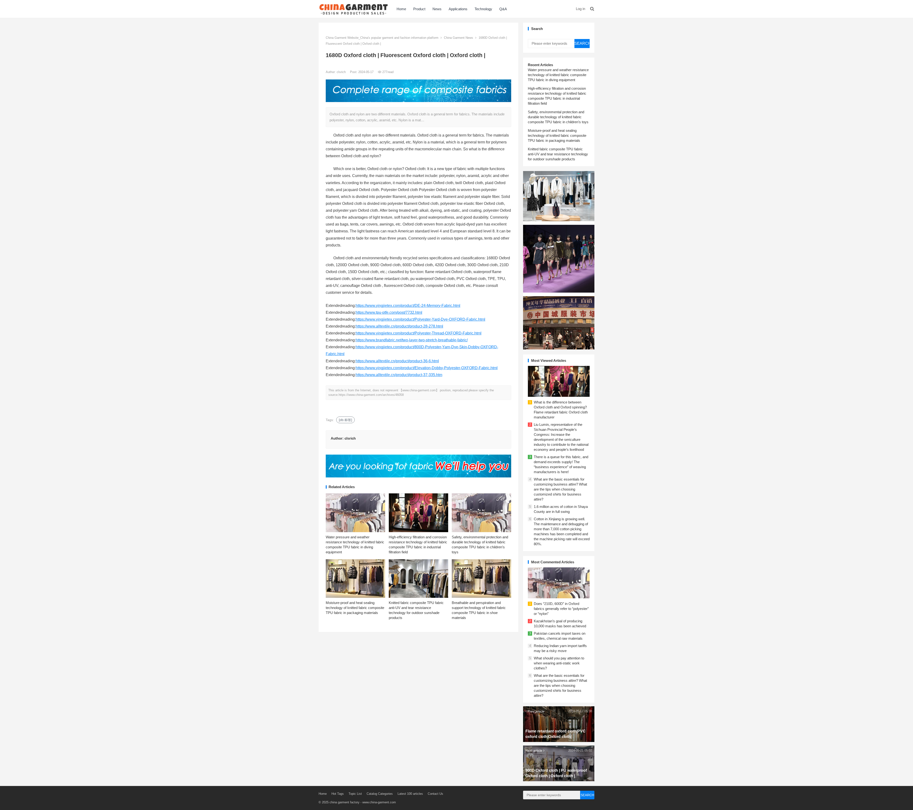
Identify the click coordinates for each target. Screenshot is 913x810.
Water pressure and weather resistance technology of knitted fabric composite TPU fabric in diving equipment (558, 75)
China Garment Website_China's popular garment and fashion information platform (382, 37)
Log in (580, 9)
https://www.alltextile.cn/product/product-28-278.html (399, 326)
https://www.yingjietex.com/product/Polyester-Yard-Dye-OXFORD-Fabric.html (420, 319)
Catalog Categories (380, 793)
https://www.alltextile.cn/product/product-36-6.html (397, 361)
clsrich (342, 72)
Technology (483, 9)
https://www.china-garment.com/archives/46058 (371, 395)
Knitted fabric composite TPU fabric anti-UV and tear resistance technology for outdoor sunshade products (558, 154)
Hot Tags (337, 793)
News (437, 9)
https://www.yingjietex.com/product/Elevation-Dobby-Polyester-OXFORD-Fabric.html (427, 368)
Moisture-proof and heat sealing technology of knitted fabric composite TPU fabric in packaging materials (355, 608)
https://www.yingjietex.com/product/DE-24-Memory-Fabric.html (408, 306)
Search (582, 43)
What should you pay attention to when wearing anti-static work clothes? (559, 663)
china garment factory (344, 802)
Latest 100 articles (410, 793)
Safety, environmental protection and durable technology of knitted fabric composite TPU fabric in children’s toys (558, 117)
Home (401, 9)
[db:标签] (345, 420)
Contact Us (435, 793)
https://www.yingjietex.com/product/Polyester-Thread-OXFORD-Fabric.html (418, 333)
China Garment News (458, 37)
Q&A (503, 9)
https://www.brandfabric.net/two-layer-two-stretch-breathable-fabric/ (412, 340)
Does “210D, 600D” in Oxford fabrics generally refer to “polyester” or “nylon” (561, 609)
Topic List (355, 793)
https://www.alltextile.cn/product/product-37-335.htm (399, 375)
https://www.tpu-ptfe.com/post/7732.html (389, 312)
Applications (458, 9)
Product (419, 9)
